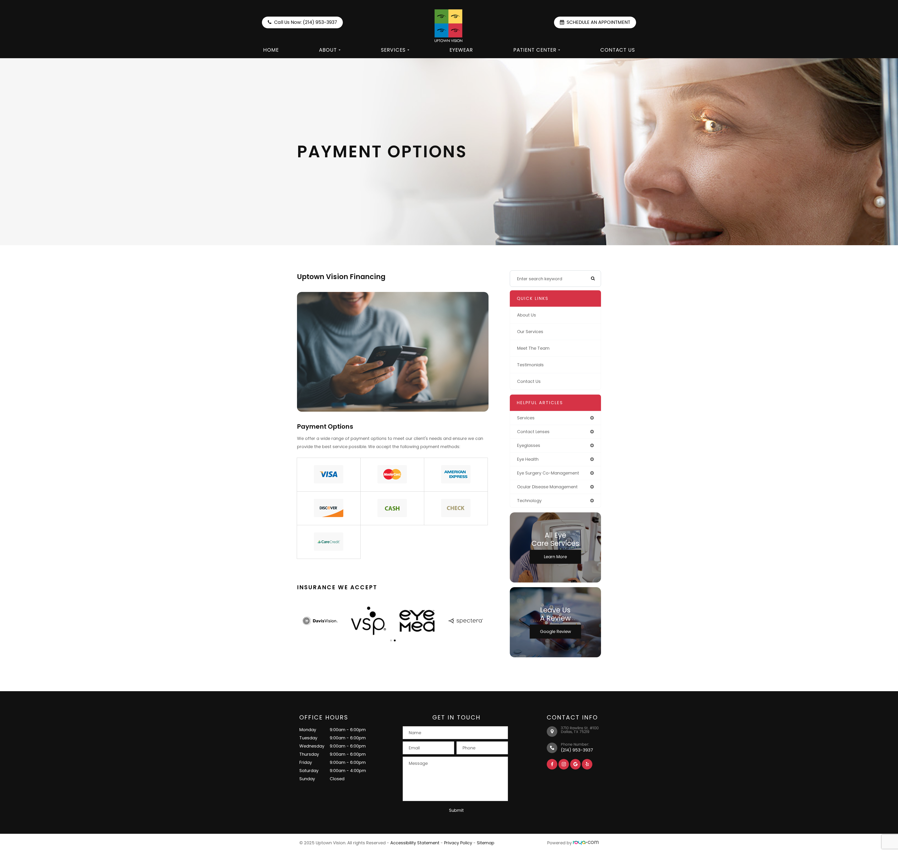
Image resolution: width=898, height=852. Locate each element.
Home (271, 50)
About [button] (328, 50)
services (526, 418)
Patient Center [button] (534, 50)
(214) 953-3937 (577, 750)
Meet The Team (533, 348)
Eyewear (461, 50)
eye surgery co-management (548, 473)
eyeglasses (528, 445)
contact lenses (533, 432)
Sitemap (485, 843)
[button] (391, 640)
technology (529, 500)
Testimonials (530, 365)
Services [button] (393, 50)
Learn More (555, 557)
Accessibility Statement (414, 843)
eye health (528, 459)
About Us (526, 315)
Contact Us (617, 50)
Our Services (530, 331)
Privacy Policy (458, 843)
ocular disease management (547, 487)
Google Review (555, 631)
